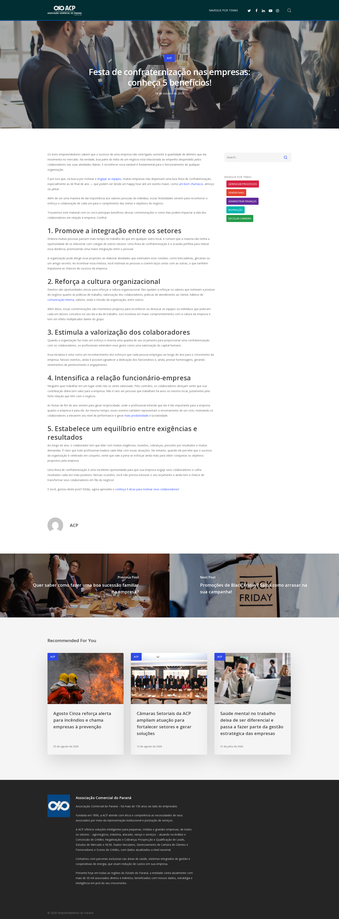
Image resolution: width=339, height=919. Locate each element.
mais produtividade (136, 415)
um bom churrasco (191, 184)
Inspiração (235, 210)
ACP (169, 58)
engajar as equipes (109, 179)
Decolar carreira (239, 218)
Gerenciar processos (242, 184)
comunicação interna (60, 300)
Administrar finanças (242, 201)
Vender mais (236, 192)
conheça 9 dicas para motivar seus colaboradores (147, 489)
